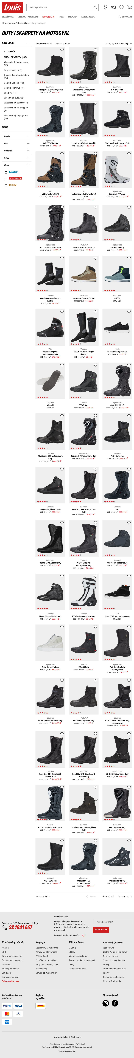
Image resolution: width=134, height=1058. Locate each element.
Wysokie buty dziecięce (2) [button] (16, 103)
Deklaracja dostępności (113, 977)
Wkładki (50, 405)
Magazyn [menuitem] (72, 17)
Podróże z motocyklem (46, 960)
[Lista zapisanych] (121, 7)
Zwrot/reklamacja (10, 977)
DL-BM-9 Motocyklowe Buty (117, 774)
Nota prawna (108, 948)
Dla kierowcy (41, 968)
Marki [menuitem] (61, 17)
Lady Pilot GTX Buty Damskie (84, 143)
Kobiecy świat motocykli (46, 948)
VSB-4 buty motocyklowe (117, 563)
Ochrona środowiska (111, 981)
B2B (4, 952)
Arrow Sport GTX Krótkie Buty (50, 720)
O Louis (72, 948)
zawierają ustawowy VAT (70, 1044)
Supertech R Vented (117, 194)
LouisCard (6, 973)
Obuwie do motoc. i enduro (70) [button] (16, 76)
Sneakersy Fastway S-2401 (84, 298)
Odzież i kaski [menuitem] (8, 17)
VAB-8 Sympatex (117, 456)
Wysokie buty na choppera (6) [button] (16, 109)
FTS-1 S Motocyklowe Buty (84, 247)
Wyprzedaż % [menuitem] (48, 17)
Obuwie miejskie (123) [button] (14, 83)
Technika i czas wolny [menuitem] (28, 17)
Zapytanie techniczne (12, 956)
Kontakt (5, 948)
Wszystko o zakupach (79, 956)
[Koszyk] (129, 7)
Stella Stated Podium (50, 667)
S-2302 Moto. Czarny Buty (50, 563)
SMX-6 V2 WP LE (117, 405)
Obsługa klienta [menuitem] (88, 17)
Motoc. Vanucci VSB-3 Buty (50, 616)
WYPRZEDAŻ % (16, 178)
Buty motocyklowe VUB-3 (50, 509)
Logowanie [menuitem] (127, 17)
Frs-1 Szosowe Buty (117, 827)
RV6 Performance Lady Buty (83, 616)
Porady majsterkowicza (46, 952)
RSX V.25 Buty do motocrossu (50, 827)
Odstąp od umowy (10, 981)
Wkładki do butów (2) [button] (14, 98)
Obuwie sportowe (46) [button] (14, 88)
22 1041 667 (20, 927)
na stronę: (60, 43)
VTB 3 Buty (83, 405)
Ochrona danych (110, 956)
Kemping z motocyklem (46, 973)
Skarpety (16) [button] (10, 93)
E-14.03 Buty (84, 667)
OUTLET (13, 185)
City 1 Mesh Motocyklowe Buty (117, 143)
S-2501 (117, 298)
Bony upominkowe (10, 968)
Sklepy (72, 952)
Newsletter (7, 964)
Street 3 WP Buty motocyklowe (117, 616)
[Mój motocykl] (113, 7)
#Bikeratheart (41, 956)
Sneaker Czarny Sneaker (117, 352)
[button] (95, 7)
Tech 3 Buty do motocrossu (50, 247)
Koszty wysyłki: (47, 1047)
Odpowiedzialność (77, 968)
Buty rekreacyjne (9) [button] (13, 70)
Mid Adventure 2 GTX (50, 194)
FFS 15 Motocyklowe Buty (83, 720)
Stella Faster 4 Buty (117, 881)
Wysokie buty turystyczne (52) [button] (15, 117)
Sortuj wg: (110, 43)
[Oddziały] (105, 7)
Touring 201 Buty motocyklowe (50, 90)
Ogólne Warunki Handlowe (114, 952)
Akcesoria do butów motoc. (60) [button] (16, 63)
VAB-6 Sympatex (50, 881)
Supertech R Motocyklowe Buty (83, 456)
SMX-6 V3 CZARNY (50, 143)
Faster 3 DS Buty (117, 247)
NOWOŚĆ (13, 172)
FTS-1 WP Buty (117, 90)
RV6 (117, 509)
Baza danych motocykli (13, 960)
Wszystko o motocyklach (46, 964)
